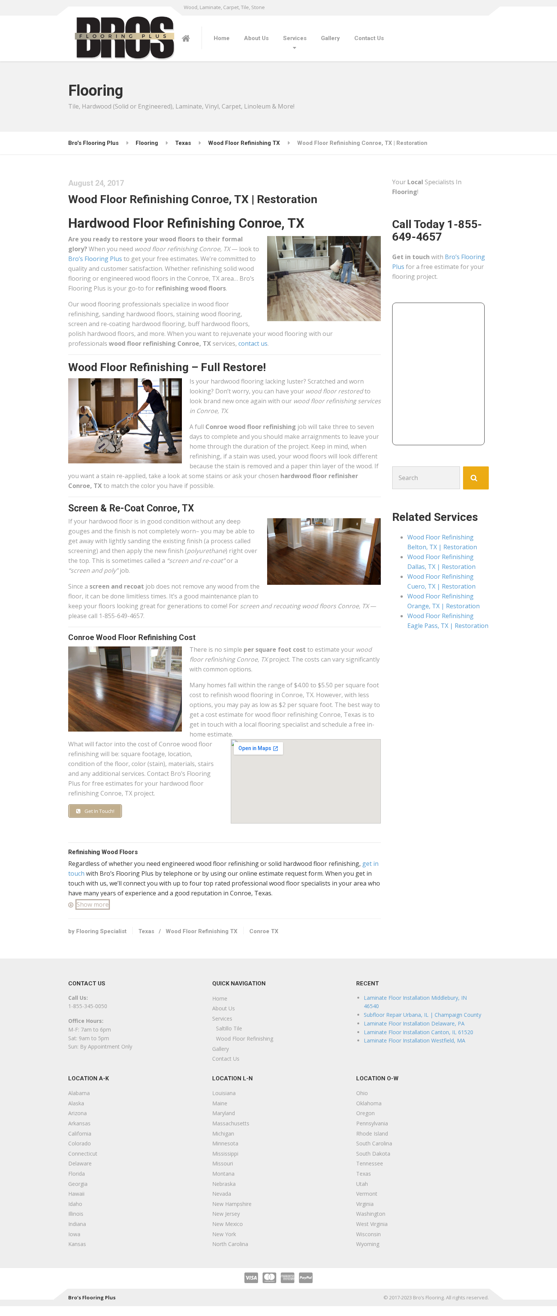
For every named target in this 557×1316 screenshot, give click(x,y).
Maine (219, 1103)
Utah (362, 1183)
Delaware (80, 1163)
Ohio (362, 1093)
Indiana (77, 1223)
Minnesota (225, 1143)
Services (295, 38)
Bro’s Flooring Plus (95, 259)
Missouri (222, 1163)
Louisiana (224, 1093)
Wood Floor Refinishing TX (202, 931)
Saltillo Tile (229, 1028)
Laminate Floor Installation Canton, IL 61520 (418, 1032)
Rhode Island (372, 1133)
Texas (146, 931)
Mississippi (225, 1153)
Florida (76, 1173)
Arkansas (79, 1123)
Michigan (223, 1133)
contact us (253, 343)
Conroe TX (263, 931)
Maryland (223, 1113)
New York (224, 1234)
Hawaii (76, 1193)
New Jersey (226, 1213)
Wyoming (367, 1244)
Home (222, 38)
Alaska (76, 1103)
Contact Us (369, 38)
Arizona (77, 1113)
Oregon (365, 1113)
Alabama (79, 1093)
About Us (256, 38)
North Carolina (230, 1244)
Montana (223, 1173)
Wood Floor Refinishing (244, 1038)
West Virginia (372, 1223)
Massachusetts (230, 1123)
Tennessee (369, 1163)
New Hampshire (232, 1203)
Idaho (75, 1203)
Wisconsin (368, 1234)
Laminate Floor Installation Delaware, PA (414, 1023)
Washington (370, 1213)
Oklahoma (369, 1103)
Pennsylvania (372, 1123)
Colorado (79, 1143)
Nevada (221, 1193)
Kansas (77, 1244)
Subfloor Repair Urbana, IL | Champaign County (422, 1014)
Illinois (75, 1213)
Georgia (78, 1183)
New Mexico (227, 1223)
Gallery (330, 38)
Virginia (365, 1203)
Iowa (74, 1234)
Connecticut (82, 1153)
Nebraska (224, 1183)
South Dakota (373, 1153)
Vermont (366, 1193)
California (79, 1133)
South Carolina (374, 1143)
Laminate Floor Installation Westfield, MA (414, 1040)
